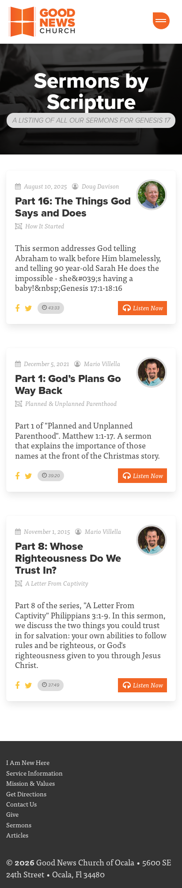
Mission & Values (30, 783)
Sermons (18, 824)
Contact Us (21, 804)
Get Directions (26, 793)
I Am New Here (27, 762)
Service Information (34, 773)
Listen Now (148, 307)
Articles (17, 835)
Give (12, 814)
